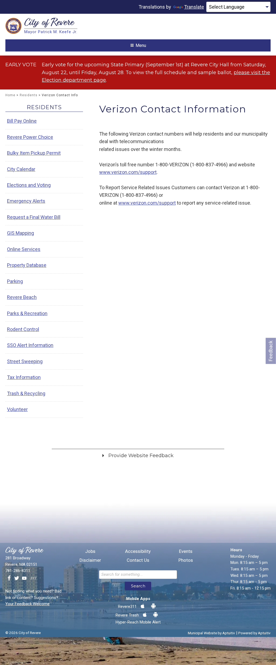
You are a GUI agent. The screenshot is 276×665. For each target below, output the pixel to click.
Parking (15, 281)
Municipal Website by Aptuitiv (211, 633)
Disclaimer (90, 560)
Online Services (23, 249)
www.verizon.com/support (128, 172)
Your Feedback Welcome (27, 603)
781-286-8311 (17, 570)
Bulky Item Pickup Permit (34, 153)
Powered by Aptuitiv (254, 633)
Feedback (271, 350)
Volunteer (17, 409)
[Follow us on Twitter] (16, 578)
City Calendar (21, 169)
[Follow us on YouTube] (24, 578)
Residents (28, 95)
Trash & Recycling (26, 393)
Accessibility (138, 551)
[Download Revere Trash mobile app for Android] (155, 615)
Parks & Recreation (27, 313)
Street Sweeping (25, 361)
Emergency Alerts (26, 201)
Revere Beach (22, 297)
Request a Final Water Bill (33, 217)
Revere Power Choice (30, 137)
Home (10, 95)
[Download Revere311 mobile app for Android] (153, 606)
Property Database (26, 265)
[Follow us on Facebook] (9, 578)
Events (185, 551)
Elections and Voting (29, 185)
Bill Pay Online (22, 121)
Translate (194, 7)
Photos (185, 560)
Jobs (90, 551)
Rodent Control (23, 329)
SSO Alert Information (30, 345)
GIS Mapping (20, 233)
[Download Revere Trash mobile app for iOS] (145, 615)
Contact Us (138, 560)
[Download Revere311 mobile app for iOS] (142, 606)
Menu (141, 45)
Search (138, 585)
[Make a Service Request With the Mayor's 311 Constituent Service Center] (33, 578)
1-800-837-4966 (209, 164)
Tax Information (24, 377)
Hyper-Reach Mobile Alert (138, 622)
